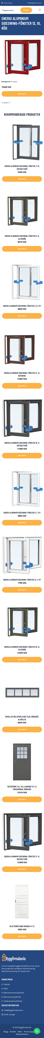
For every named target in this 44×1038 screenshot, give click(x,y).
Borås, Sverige (8, 3)
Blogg (5, 1032)
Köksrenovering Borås (12, 997)
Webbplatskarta (22, 1034)
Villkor (19, 1032)
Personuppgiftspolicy (32, 1032)
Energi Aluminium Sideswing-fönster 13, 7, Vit (22, 579)
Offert (5, 988)
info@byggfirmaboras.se (34, 3)
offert (26, 10)
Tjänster (6, 984)
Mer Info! (22, 94)
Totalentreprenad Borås (12, 1001)
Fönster (14, 81)
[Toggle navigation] (39, 10)
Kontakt (13, 1032)
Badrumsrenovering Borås (13, 993)
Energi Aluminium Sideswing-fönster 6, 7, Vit (22, 512)
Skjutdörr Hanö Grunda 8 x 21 (22, 926)
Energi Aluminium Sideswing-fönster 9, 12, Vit (22, 306)
